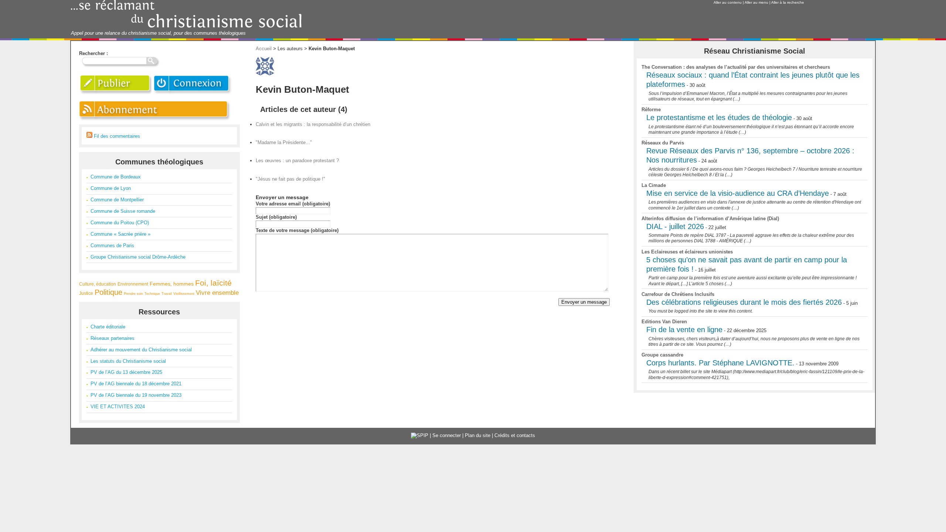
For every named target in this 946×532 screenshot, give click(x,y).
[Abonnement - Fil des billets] (155, 121)
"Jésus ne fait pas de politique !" (290, 179)
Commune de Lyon (111, 188)
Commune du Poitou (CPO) (120, 222)
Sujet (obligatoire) (276, 217)
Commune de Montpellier (117, 199)
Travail (166, 294)
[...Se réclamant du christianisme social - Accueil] (186, 27)
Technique (152, 294)
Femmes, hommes (172, 284)
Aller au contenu (728, 2)
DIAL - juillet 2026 (675, 226)
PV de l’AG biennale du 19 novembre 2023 (136, 395)
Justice (86, 293)
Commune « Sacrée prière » (120, 234)
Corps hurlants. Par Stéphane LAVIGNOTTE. (720, 363)
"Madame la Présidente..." (284, 142)
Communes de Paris (112, 245)
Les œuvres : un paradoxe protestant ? (297, 160)
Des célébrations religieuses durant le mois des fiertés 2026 (744, 302)
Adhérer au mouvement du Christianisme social (141, 349)
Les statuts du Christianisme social (128, 361)
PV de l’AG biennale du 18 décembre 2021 (136, 383)
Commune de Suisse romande (123, 211)
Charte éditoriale (108, 327)
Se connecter (446, 435)
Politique (108, 292)
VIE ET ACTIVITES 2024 (118, 406)
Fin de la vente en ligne (684, 329)
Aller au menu (756, 2)
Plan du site (477, 435)
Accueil (264, 48)
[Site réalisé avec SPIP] (419, 435)
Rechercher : (93, 53)
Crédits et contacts (514, 435)
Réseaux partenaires (113, 338)
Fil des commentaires (116, 136)
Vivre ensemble (217, 292)
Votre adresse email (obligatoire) (293, 204)
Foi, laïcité (213, 283)
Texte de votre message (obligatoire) (297, 230)
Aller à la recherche (787, 2)
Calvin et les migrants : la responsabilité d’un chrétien (313, 124)
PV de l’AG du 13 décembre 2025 (126, 372)
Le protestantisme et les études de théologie (719, 117)
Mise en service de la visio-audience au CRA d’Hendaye (737, 193)
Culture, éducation (97, 284)
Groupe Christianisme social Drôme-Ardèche (138, 257)
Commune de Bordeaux (116, 177)
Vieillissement (183, 294)
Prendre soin (133, 294)
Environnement (133, 284)
